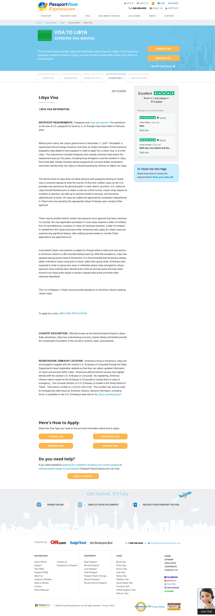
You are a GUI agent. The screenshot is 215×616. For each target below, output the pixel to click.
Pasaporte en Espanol (67, 565)
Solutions (134, 15)
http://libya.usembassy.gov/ (108, 394)
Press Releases (41, 589)
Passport (46, 15)
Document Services (109, 15)
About (152, 15)
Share (174, 3)
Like (162, 3)
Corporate (171, 566)
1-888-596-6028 (135, 543)
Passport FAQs (41, 572)
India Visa (120, 572)
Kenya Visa (121, 575)
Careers (38, 586)
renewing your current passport (103, 464)
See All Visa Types (161, 66)
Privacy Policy (108, 605)
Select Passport (83, 476)
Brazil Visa (121, 561)
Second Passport (92, 579)
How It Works (40, 561)
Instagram (172, 587)
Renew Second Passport (95, 582)
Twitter (171, 584)
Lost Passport (90, 568)
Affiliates (170, 563)
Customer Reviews (43, 579)
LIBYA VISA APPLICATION (73, 313)
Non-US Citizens (139, 78)
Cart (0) (143, 3)
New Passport (90, 561)
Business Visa (163, 58)
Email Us (157, 8)
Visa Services (50, 22)
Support (172, 8)
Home (39, 22)
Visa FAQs (39, 568)
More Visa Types (92, 78)
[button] (206, 601)
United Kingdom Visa (126, 589)
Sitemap (169, 559)
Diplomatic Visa (110, 436)
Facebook (172, 577)
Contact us (62, 561)
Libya (62, 22)
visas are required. (99, 122)
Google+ (171, 580)
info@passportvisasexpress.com (166, 542)
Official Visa (110, 445)
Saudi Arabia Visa (124, 582)
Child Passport (91, 572)
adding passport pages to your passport (59, 468)
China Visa (121, 565)
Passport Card (68, 15)
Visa (87, 15)
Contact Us (171, 570)
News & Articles (41, 582)
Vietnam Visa (122, 593)
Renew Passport (91, 565)
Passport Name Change (95, 575)
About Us (38, 575)
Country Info (115, 78)
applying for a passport (74, 464)
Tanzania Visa (122, 586)
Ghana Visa (121, 568)
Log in (130, 3)
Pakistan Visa (122, 579)
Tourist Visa (163, 48)
